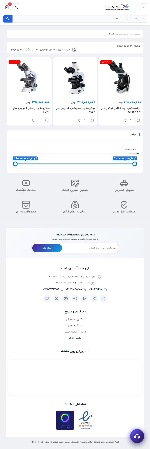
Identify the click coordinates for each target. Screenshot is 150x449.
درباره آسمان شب (75, 332)
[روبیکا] (56, 298)
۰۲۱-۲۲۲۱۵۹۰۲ (95, 289)
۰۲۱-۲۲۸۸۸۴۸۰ (74, 289)
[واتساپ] (75, 298)
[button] (138, 120)
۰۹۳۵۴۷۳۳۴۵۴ (51, 289)
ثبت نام (47, 247)
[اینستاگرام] (103, 298)
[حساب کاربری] (16, 7)
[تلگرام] (94, 298)
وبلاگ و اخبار (75, 326)
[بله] (47, 298)
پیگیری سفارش (75, 320)
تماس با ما (75, 338)
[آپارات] (84, 298)
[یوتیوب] (66, 298)
